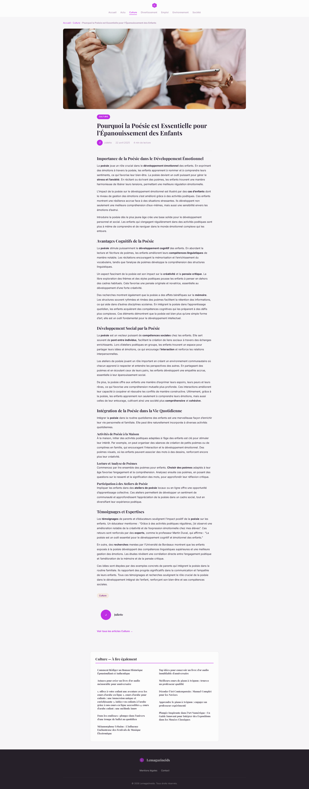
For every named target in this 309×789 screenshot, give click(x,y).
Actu (122, 12)
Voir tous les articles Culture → (115, 631)
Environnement (181, 12)
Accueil (112, 12)
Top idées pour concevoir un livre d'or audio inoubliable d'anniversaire (184, 671)
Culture (133, 12)
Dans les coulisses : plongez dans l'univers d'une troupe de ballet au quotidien (121, 717)
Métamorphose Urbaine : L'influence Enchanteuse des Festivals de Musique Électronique (119, 730)
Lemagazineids (158, 760)
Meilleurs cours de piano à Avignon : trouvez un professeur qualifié (184, 682)
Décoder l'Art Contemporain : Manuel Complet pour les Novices (185, 693)
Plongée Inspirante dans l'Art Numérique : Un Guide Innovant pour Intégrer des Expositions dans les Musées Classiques (185, 716)
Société (196, 12)
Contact (165, 770)
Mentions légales (148, 770)
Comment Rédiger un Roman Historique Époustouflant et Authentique (120, 671)
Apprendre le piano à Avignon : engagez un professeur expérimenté (183, 703)
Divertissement (149, 12)
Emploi (165, 12)
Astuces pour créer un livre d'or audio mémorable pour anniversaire (118, 682)
